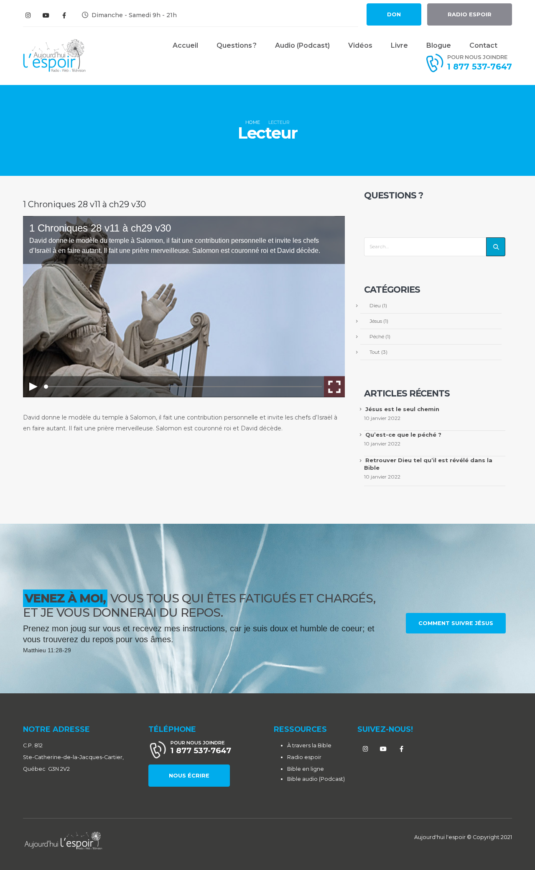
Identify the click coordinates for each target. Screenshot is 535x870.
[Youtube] (46, 15)
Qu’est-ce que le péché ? (403, 434)
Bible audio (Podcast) (316, 779)
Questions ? (237, 45)
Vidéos (360, 45)
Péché (376, 337)
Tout (374, 352)
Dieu (375, 306)
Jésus (375, 321)
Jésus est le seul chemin (402, 409)
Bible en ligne (305, 769)
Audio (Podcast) (302, 45)
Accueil (185, 45)
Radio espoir (304, 757)
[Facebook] (64, 15)
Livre (399, 45)
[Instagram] (28, 15)
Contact (483, 45)
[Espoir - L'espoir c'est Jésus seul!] (54, 56)
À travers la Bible (309, 745)
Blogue (438, 45)
